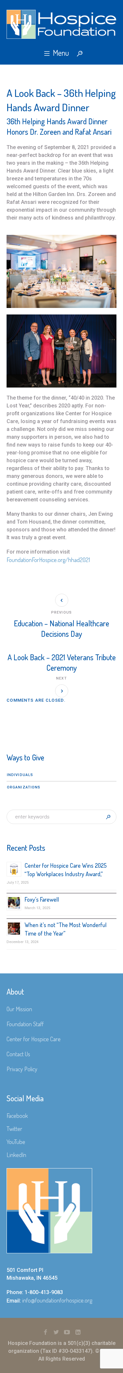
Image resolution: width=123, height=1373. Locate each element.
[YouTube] (67, 1332)
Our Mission (19, 1009)
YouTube (16, 1141)
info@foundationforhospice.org (57, 1300)
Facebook (17, 1115)
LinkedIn (16, 1154)
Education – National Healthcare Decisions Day (61, 628)
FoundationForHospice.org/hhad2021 (48, 559)
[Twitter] (56, 1332)
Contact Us (18, 1054)
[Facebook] (45, 1332)
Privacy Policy (22, 1069)
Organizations (23, 787)
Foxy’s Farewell (42, 899)
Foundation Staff (25, 1024)
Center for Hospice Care (34, 1039)
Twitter (14, 1128)
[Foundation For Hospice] (61, 24)
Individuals (20, 775)
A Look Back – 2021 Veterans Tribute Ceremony (62, 662)
